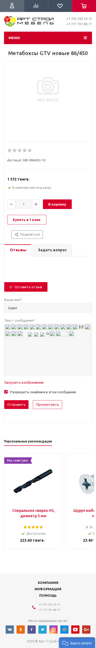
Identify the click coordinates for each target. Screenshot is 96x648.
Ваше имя (13, 300)
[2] (14, 150)
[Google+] (86, 629)
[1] (9, 150)
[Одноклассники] (21, 629)
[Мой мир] (64, 629)
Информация (48, 589)
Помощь (48, 595)
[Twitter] (42, 629)
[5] (30, 150)
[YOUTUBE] (75, 629)
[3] (19, 150)
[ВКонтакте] (10, 629)
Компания (48, 582)
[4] (24, 150)
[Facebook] (31, 629)
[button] (77, 642)
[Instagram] (53, 629)
